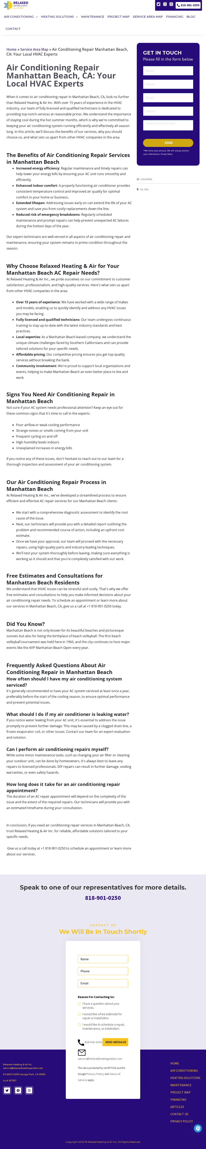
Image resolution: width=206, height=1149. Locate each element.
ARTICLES (177, 1107)
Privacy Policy (166, 154)
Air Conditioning (184, 1070)
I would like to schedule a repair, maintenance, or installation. (103, 1026)
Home (11, 49)
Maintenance (181, 1085)
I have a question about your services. (100, 1005)
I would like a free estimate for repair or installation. (102, 1016)
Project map (180, 1092)
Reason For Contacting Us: (96, 997)
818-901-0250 (190, 5)
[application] (36, 17)
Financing (178, 1099)
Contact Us (179, 1114)
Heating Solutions (185, 1078)
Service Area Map (34, 49)
